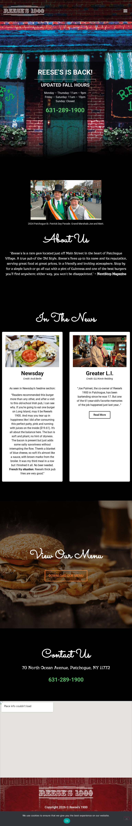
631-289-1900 (66, 679)
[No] (126, 818)
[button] (125, 11)
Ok (66, 820)
